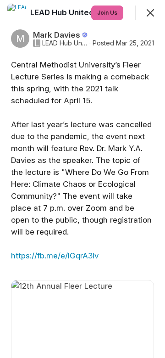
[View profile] (16, 13)
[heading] (76, 12)
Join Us (107, 12)
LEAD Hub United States (65, 43)
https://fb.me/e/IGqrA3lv (55, 255)
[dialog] (82, 179)
